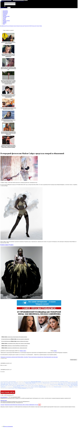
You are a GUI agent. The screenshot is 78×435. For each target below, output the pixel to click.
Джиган (10, 384)
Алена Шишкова (19, 381)
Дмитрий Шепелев (30, 384)
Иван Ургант (47, 384)
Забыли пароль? (3, 7)
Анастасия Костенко (45, 381)
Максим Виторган (47, 385)
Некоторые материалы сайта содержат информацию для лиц (26, 404)
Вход (4, 23)
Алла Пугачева (27, 381)
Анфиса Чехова (21, 382)
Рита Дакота (75, 386)
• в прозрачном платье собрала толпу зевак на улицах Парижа (15, 343)
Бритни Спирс (28, 382)
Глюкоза (69, 382)
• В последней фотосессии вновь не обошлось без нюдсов (14, 341)
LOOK (4, 19)
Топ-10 (4, 18)
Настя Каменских (9, 386)
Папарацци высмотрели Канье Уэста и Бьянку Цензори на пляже (8, 120)
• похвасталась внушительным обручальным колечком (14, 336)
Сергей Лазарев (11, 387)
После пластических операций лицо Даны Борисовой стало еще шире (43, 357)
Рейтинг (4, 22)
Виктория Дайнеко (54, 382)
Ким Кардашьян (74, 384)
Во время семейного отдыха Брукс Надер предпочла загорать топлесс (8, 108)
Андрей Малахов (71, 381)
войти (9, 7)
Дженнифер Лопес (4, 384)
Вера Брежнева (39, 382)
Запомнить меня (8, 6)
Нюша (29, 386)
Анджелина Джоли (64, 381)
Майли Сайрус (23, 350)
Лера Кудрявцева (35, 385)
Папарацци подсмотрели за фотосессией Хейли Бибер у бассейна (14, 357)
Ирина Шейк (60, 384)
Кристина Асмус (4, 385)
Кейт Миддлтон (67, 384)
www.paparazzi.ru (4, 397)
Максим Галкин (54, 385)
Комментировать (73, 359)
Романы (4, 15)
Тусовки (4, 17)
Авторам (2, 404)
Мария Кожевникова (62, 385)
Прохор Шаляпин (65, 386)
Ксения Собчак (20, 385)
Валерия (33, 382)
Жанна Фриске (41, 384)
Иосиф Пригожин (54, 384)
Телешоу (4, 21)
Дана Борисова (74, 382)
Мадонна (41, 385)
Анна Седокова (6, 382)
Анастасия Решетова (54, 381)
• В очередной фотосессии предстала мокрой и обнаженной (15, 339)
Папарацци (5, 12)
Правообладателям (9, 404)
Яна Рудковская (30, 387)
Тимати (16, 388)
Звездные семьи (6, 16)
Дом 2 (35, 384)
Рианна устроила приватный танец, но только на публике (8, 43)
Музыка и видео (6, 20)
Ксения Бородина (12, 385)
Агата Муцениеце (4, 381)
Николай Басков (24, 386)
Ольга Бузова (42, 386)
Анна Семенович (14, 382)
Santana (55, 350)
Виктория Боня (46, 382)
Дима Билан (14, 384)
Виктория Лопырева (62, 382)
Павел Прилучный (50, 386)
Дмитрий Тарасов (22, 384)
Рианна (70, 386)
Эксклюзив (5, 10)
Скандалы (5, 14)
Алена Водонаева (12, 381)
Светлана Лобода (4, 387)
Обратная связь (3, 400)
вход (1, 1)
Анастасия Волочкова (36, 381)
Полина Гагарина (57, 386)
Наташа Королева (17, 386)
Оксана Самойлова (35, 386)
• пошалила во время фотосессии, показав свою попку (14, 347)
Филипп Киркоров (22, 388)
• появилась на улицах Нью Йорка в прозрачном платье (14, 345)
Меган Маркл (70, 385)
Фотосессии (5, 11)
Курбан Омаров (27, 385)
